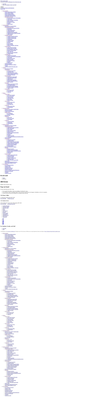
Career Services (8, 268)
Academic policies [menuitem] (10, 140)
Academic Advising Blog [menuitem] (11, 38)
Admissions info (5, 215)
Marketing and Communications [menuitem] (13, 132)
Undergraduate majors (11, 252)
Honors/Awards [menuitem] (8, 75)
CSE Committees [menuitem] (8, 137)
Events (4, 209)
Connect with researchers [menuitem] (9, 111)
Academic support (10, 262)
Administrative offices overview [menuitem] (13, 127)
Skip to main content (4, 0)
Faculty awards (7, 376)
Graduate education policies (12, 366)
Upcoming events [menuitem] (10, 71)
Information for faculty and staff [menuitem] (10, 125)
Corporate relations (10, 343)
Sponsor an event (8, 395)
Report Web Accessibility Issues (55, 231)
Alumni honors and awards (12, 299)
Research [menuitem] (8, 23)
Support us (7, 338)
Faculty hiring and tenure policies (13, 364)
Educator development (9, 393)
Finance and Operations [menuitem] (11, 130)
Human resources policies (11, 367)
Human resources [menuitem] (10, 131)
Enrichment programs (9, 390)
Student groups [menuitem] (10, 24)
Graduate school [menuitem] (10, 53)
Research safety (10, 374)
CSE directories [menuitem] (10, 107)
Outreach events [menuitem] (8, 167)
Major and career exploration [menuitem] (12, 52)
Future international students (10, 237)
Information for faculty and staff (10, 347)
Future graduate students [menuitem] (9, 13)
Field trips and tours (8, 391)
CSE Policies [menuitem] (7, 138)
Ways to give (7, 323)
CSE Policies (7, 361)
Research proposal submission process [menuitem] (14, 150)
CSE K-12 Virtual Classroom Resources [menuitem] (12, 170)
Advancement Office (11, 328)
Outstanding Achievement (11, 300)
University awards (10, 379)
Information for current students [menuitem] (10, 26)
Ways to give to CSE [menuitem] (11, 102)
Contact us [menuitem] (9, 92)
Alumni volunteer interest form (12, 296)
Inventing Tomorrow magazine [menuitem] (12, 86)
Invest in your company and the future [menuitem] (11, 109)
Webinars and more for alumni (12, 306)
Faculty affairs (9, 351)
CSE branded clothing (11, 307)
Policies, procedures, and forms (12, 267)
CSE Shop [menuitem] (9, 152)
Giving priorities (10, 319)
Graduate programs (10, 253)
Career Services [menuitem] (8, 46)
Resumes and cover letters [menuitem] (11, 48)
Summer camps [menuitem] (7, 166)
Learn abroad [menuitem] (9, 57)
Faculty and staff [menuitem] (6, 124)
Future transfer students (9, 235)
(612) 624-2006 (3, 198)
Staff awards (7, 383)
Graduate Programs (10, 358)
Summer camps (7, 388)
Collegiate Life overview (11, 277)
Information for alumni (9, 291)
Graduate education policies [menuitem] (12, 143)
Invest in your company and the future (11, 331)
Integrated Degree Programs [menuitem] (12, 32)
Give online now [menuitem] (10, 91)
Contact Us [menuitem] (7, 105)
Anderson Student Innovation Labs (11, 289)
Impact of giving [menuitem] (10, 100)
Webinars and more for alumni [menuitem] (12, 83)
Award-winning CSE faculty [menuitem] (12, 154)
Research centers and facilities (12, 372)
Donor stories (9, 321)
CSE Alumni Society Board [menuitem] (12, 72)
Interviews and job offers (11, 272)
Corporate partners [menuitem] (6, 108)
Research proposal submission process (14, 373)
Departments (9, 251)
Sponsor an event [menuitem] (8, 173)
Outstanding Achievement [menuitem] (11, 77)
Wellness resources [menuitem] (8, 63)
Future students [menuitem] (5, 10)
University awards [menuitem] (10, 156)
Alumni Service (10, 301)
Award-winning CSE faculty (12, 377)
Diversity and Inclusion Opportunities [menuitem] (14, 56)
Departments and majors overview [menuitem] (13, 28)
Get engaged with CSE (11, 293)
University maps (5, 207)
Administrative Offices (9, 348)
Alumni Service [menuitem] (10, 78)
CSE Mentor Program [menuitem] (11, 74)
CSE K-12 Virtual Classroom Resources (12, 392)
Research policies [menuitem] (10, 145)
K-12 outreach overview (9, 387)
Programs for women (11, 244)
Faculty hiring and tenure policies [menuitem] (13, 141)
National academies (10, 378)
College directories (6, 205)
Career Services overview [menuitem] (11, 47)
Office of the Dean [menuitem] (10, 128)
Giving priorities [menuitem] (10, 97)
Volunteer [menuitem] (6, 172)
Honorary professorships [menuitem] (11, 157)
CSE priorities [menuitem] (9, 119)
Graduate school (10, 275)
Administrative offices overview (13, 349)
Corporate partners (6, 330)
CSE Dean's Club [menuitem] (10, 98)
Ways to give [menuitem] (7, 101)
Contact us (9, 314)
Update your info (10, 310)
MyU (4, 229)
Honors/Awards (8, 298)
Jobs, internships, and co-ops (12, 271)
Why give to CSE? (10, 312)
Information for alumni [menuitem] (9, 68)
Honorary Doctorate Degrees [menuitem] (12, 80)
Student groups (10, 246)
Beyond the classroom (9, 239)
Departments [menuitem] (9, 29)
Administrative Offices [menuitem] (9, 126)
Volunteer (6, 394)
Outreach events (8, 389)
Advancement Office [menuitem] (11, 106)
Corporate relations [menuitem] (10, 121)
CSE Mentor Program (11, 297)
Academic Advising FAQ (11, 259)
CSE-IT (6, 288)
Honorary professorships (11, 380)
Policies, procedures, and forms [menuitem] (12, 45)
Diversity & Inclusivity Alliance (10, 287)
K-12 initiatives (10, 335)
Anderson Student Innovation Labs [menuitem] (11, 66)
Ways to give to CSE (11, 324)
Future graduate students (9, 236)
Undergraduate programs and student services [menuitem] (15, 136)
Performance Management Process (11, 384)
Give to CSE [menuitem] (7, 94)
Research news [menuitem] (7, 115)
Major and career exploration (12, 274)
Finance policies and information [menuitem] (13, 142)
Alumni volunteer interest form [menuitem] (12, 73)
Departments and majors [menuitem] (9, 27)
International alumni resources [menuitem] (12, 85)
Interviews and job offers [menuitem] (11, 50)
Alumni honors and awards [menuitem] (12, 76)
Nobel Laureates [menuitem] (10, 81)
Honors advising (10, 266)
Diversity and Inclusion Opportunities (14, 240)
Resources (7, 305)
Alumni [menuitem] (4, 67)
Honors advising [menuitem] (10, 44)
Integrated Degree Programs (12, 254)
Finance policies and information (13, 365)
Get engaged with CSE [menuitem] (11, 70)
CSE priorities (9, 341)
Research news (7, 337)
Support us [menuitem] (7, 116)
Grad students (5, 214)
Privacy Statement (47, 231)
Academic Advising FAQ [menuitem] (11, 37)
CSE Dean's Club (10, 320)
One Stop (4, 3)
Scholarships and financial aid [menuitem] (10, 15)
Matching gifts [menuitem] (9, 103)
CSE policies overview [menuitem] (11, 139)
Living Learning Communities (12, 242)
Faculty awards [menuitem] (7, 153)
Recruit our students (8, 332)
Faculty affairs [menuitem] (9, 129)
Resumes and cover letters (11, 270)
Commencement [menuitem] (10, 41)
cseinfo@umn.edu (10, 198)
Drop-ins (8, 264)
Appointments (9, 261)
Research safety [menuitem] (10, 151)
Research (8, 245)
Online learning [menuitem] (10, 34)
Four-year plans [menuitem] (10, 43)
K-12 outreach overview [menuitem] (9, 165)
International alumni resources (12, 308)
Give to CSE (7, 311)
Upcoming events (10, 294)
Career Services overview (11, 269)
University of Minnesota (11, 231)
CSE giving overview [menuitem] (11, 95)
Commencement (10, 263)
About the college (6, 206)
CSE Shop (9, 375)
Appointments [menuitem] (9, 39)
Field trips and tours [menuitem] (8, 169)
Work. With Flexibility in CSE (10, 385)
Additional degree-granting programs (13, 255)
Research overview (10, 371)
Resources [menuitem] (7, 82)
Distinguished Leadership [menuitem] (11, 79)
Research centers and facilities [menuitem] (12, 149)
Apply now (5, 217)
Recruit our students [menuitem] (8, 110)
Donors (4, 315)
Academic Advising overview (12, 258)
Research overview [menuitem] (10, 148)
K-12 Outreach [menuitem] (5, 164)
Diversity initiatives (10, 336)
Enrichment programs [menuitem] (9, 168)
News (4, 208)
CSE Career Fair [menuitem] (10, 51)
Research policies (10, 368)
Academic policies (10, 363)
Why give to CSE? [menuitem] (10, 96)
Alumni (4, 290)
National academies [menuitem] (10, 155)
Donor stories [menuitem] (9, 99)
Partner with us (7, 334)
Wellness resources (8, 286)
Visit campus (5, 216)
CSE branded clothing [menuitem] (11, 84)
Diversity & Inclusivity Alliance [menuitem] (10, 64)
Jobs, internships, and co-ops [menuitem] (12, 49)
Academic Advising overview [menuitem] (12, 36)
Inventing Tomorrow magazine (12, 309)
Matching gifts (9, 325)
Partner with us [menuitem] (7, 112)
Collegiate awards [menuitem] (10, 158)
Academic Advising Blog (11, 260)
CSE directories (10, 329)
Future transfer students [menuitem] (9, 12)
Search (2, 6)
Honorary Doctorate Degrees (12, 303)
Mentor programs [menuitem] (10, 21)
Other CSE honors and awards (12, 382)
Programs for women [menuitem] (11, 22)
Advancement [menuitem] (9, 122)
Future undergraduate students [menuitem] (10, 11)
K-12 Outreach (5, 386)
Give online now (10, 313)
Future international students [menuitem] (10, 14)
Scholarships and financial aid (10, 238)
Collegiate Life (7, 276)
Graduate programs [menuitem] (10, 31)
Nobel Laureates (10, 304)
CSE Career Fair (10, 273)
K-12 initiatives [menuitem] (10, 113)
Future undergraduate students (10, 234)
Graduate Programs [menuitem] (10, 135)
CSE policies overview (11, 362)
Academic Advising (8, 257)
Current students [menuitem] (5, 25)
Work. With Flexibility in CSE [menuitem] (10, 163)
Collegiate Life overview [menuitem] (11, 55)
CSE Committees (8, 360)
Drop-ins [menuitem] (8, 42)
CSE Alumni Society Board (12, 295)
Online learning (10, 256)
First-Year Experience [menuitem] (11, 58)
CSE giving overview (11, 317)
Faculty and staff (6, 346)
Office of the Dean (10, 350)
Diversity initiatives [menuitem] (10, 114)
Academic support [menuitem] (10, 40)
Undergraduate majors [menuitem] (11, 30)
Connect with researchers (9, 333)
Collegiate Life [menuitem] (7, 54)
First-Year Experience (11, 280)
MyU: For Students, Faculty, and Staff (9, 4)
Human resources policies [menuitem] (11, 144)
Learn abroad (9, 241)
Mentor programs (10, 243)
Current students (5, 247)
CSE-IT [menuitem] (6, 65)
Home (4, 177)
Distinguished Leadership (11, 302)
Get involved (7, 292)
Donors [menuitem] (4, 93)
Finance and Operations (11, 352)
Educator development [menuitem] (9, 171)
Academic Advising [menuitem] (8, 35)
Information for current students (10, 248)
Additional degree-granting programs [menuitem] (13, 33)
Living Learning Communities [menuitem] (12, 20)
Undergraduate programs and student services (15, 359)
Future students (5, 233)
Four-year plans (10, 265)
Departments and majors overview (13, 250)
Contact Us (7, 327)
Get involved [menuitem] (7, 69)
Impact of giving (10, 322)
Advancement (9, 344)
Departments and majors (9, 249)
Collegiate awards (10, 381)
